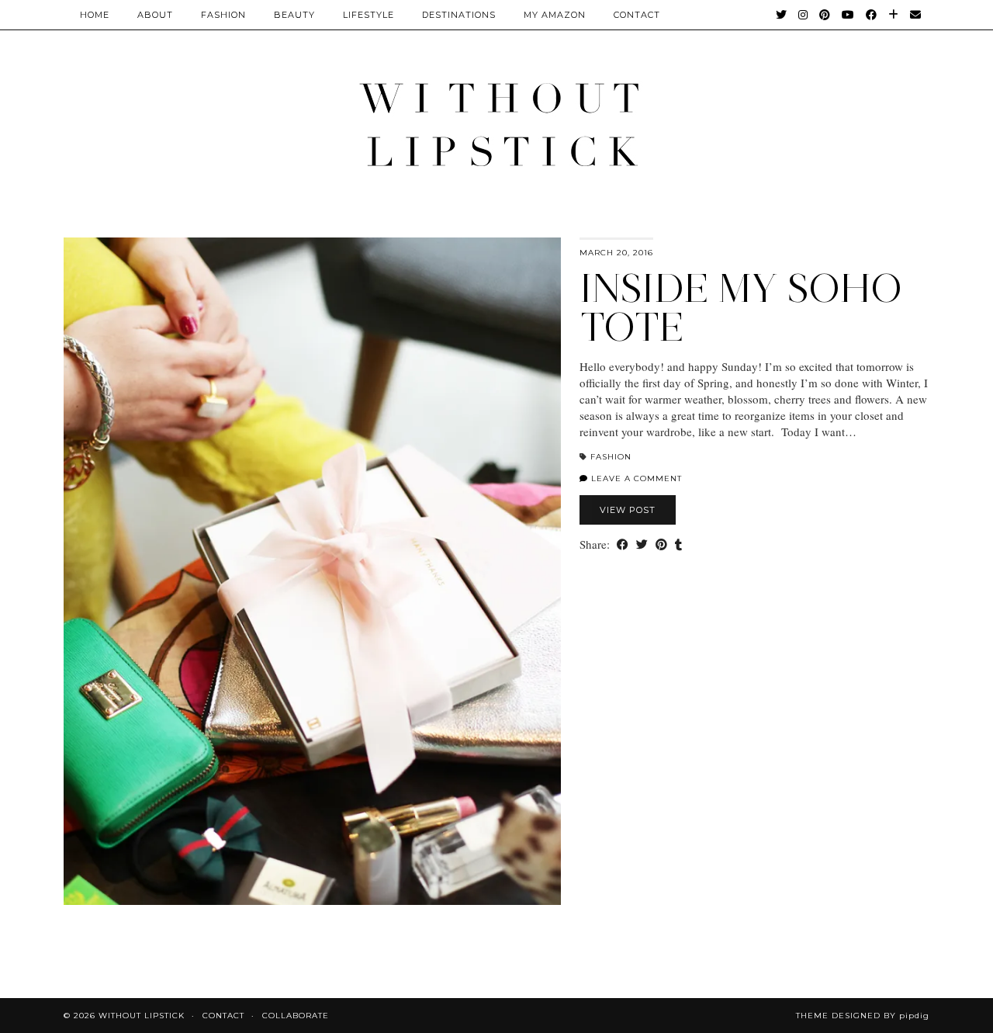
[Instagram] (803, 14)
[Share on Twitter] (642, 544)
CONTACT (637, 14)
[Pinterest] (825, 14)
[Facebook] (871, 14)
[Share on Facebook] (622, 544)
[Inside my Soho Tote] (312, 571)
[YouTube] (848, 14)
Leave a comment (635, 478)
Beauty (294, 14)
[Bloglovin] (893, 14)
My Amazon (555, 14)
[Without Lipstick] (496, 124)
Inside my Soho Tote (741, 308)
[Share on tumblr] (678, 544)
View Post (628, 509)
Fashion (223, 14)
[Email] (916, 14)
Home (94, 14)
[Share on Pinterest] (661, 544)
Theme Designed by (862, 1015)
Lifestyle (368, 14)
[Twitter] (781, 14)
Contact (223, 1015)
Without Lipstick (142, 1015)
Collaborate (295, 1015)
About (155, 14)
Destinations (459, 14)
